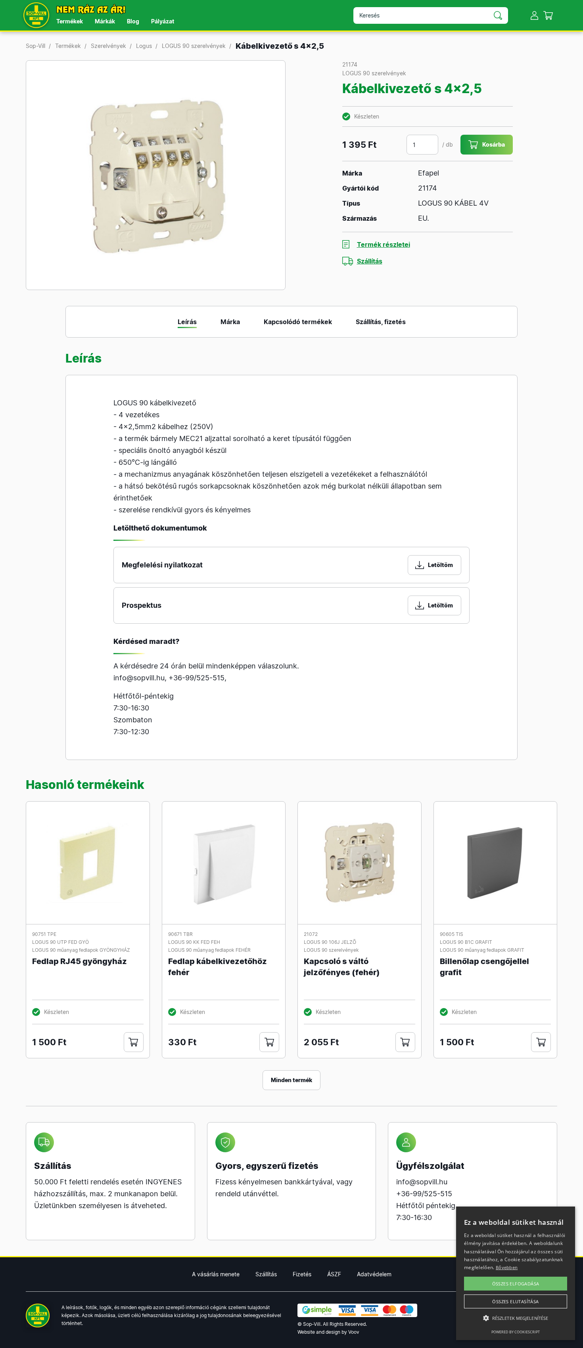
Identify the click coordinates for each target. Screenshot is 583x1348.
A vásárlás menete (216, 1274)
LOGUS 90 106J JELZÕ (330, 942)
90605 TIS (451, 934)
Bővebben (507, 1267)
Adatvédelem (374, 1274)
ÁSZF (334, 1274)
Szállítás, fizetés (381, 322)
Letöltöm (440, 564)
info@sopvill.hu (139, 678)
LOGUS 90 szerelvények (194, 45)
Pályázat (162, 21)
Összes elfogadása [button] (515, 1284)
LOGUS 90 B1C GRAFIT (466, 942)
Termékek (69, 21)
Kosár (548, 15)
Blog (133, 21)
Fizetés (302, 1274)
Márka (230, 322)
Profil (534, 15)
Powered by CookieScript (515, 1332)
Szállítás (369, 261)
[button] (515, 1318)
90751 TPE (44, 934)
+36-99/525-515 (196, 678)
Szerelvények (108, 45)
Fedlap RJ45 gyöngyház (79, 961)
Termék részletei (383, 244)
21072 (311, 934)
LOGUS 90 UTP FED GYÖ (60, 942)
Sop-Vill (35, 45)
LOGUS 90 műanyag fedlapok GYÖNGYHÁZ (81, 950)
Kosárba (493, 144)
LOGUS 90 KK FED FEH (194, 942)
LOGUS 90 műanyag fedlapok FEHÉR (209, 950)
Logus (144, 45)
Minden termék (291, 1080)
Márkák (105, 21)
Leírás (187, 322)
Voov (353, 1332)
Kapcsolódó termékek (298, 322)
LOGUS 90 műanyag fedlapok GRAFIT (482, 950)
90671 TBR (180, 934)
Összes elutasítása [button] (515, 1301)
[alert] (515, 1273)
